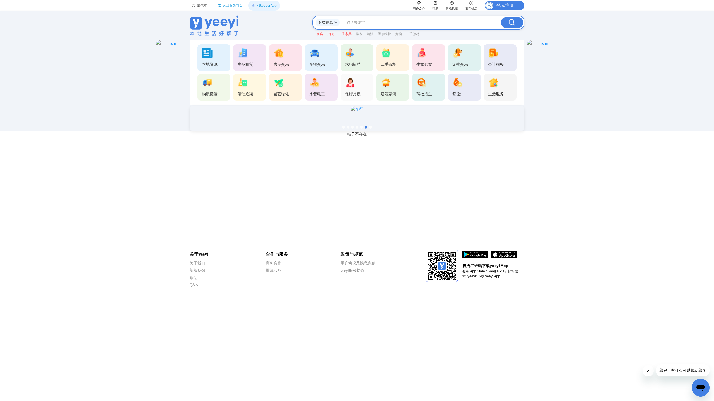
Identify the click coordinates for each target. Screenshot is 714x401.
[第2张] (348, 127)
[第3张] (352, 127)
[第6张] (366, 127)
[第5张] (361, 127)
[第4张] (357, 127)
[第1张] (343, 127)
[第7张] (370, 127)
